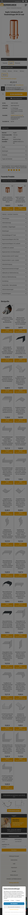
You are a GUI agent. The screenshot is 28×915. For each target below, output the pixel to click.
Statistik (18, 900)
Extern (12, 900)
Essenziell (7, 900)
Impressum (21, 912)
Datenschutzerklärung (15, 912)
